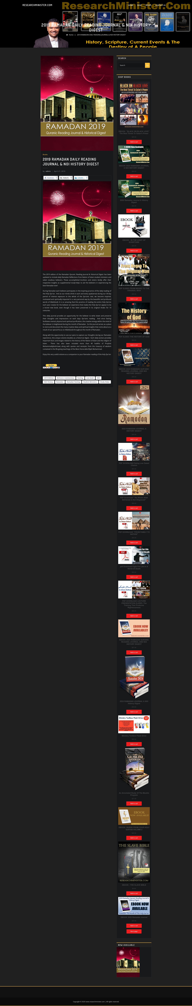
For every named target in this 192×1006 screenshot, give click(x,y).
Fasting (80, 378)
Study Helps (104, 382)
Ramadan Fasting (73, 382)
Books (148, 5)
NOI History (48, 382)
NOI (98, 378)
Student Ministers (90, 382)
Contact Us (160, 5)
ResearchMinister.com (37, 5)
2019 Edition (49, 378)
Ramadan (60, 382)
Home (130, 5)
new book (90, 378)
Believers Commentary (65, 378)
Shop (139, 5)
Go (147, 65)
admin (47, 171)
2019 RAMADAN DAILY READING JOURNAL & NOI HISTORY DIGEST (101, 35)
